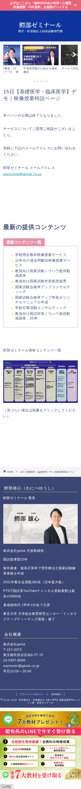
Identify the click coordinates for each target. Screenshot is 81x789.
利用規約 (56, 694)
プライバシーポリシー (32, 694)
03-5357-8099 (14, 660)
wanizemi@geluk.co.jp (22, 174)
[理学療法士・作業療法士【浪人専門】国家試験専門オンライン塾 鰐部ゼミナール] (40, 38)
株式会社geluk (14, 644)
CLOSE (6, 786)
